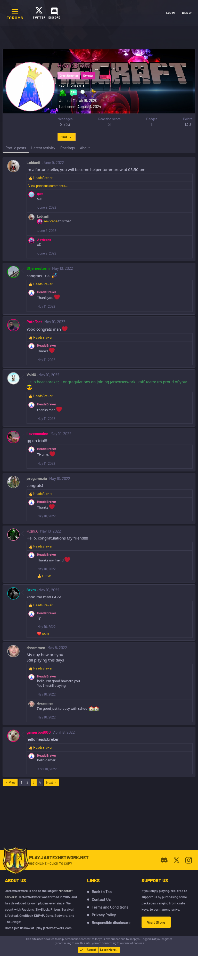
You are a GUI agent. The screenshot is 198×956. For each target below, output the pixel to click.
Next (49, 782)
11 (151, 124)
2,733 (65, 124)
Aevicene (50, 221)
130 (188, 124)
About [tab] (85, 147)
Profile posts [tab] (15, 147)
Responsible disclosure (111, 922)
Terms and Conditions (110, 907)
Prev (12, 782)
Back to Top (102, 891)
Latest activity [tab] (43, 147)
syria (81, 85)
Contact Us (101, 899)
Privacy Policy (104, 914)
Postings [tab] (67, 147)
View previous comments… (48, 186)
